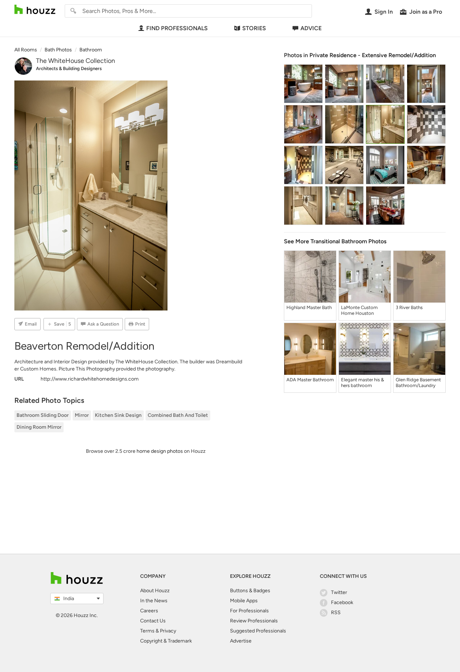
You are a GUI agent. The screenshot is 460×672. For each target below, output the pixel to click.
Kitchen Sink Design (118, 415)
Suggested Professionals (258, 631)
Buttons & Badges (250, 591)
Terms (147, 631)
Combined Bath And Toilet (178, 415)
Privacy (168, 631)
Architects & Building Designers (69, 68)
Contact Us (153, 621)
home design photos (160, 451)
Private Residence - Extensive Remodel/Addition (372, 55)
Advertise (241, 641)
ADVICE (311, 28)
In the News (153, 601)
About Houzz (155, 591)
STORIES (254, 28)
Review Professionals (254, 621)
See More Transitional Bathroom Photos (335, 241)
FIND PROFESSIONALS (177, 28)
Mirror (82, 415)
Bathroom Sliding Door (43, 415)
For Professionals (249, 611)
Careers (149, 611)
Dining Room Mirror (39, 427)
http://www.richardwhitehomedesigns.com (90, 379)
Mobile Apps (244, 601)
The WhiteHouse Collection (75, 61)
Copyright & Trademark (166, 641)
